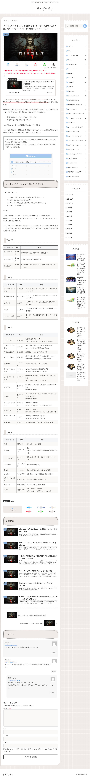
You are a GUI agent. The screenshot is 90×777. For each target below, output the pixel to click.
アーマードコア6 (77, 109)
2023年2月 (69, 237)
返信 (54, 652)
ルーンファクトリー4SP (77, 154)
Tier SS (14, 166)
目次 (29, 156)
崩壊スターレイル (77, 167)
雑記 (77, 51)
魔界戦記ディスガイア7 (77, 172)
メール (5, 735)
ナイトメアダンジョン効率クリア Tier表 (24, 162)
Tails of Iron (77, 91)
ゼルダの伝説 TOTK (77, 131)
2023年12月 (69, 195)
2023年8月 (69, 212)
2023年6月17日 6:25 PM (11, 645)
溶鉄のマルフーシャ (77, 176)
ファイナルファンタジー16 (77, 140)
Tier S (14, 169)
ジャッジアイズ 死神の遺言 (77, 127)
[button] (53, 64)
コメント (7, 708)
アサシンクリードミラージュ (77, 113)
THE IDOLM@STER (77, 100)
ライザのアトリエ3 (77, 149)
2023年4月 (69, 229)
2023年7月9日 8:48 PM (11, 662)
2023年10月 (69, 203)
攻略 (13, 501)
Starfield (77, 86)
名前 (4, 728)
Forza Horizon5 (77, 68)
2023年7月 (69, 216)
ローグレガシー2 (77, 158)
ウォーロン (77, 122)
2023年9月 (69, 207)
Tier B (14, 174)
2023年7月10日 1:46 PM (14, 680)
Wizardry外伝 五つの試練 (77, 104)
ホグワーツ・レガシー (77, 145)
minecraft (77, 73)
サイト (5, 742)
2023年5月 (69, 224)
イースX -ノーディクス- (77, 118)
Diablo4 (7, 501)
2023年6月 (69, 220)
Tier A (13, 171)
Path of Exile (77, 77)
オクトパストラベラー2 (77, 136)
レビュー (77, 46)
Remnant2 (77, 82)
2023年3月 (69, 233)
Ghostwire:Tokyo (77, 64)
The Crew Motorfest (77, 95)
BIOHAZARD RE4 (77, 55)
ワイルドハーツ (77, 163)
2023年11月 (69, 199)
